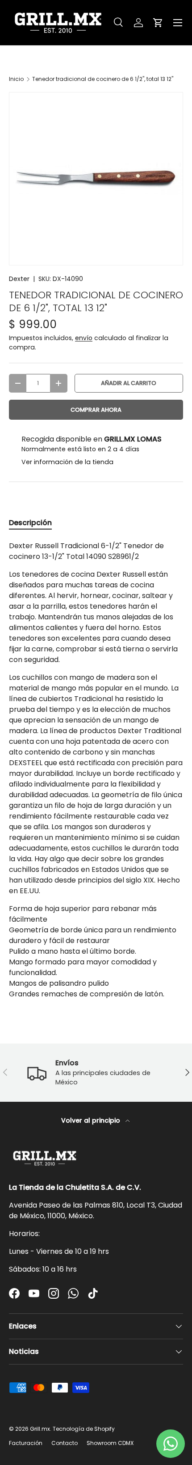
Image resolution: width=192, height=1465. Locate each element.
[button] (158, 22)
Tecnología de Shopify (84, 1429)
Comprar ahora (96, 409)
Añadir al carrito (128, 383)
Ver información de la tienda (67, 462)
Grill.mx (40, 1429)
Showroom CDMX (110, 1443)
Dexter (19, 278)
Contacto (64, 1443)
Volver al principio (91, 1120)
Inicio (16, 79)
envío (83, 337)
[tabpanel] (96, 770)
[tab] (30, 523)
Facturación (25, 1443)
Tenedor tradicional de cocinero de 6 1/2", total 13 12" (102, 79)
